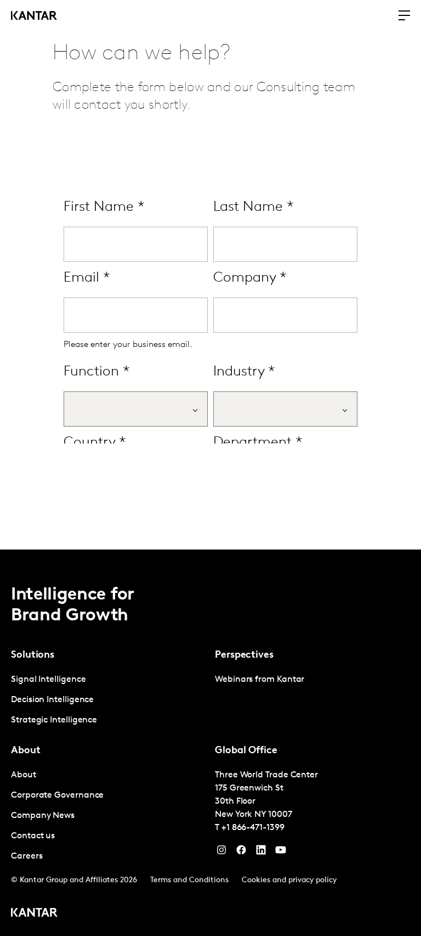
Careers (26, 856)
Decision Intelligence (52, 700)
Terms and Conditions (189, 880)
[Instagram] (221, 852)
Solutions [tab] (32, 655)
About (23, 775)
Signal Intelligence (48, 679)
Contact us (33, 836)
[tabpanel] (108, 700)
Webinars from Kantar (259, 679)
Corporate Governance (57, 795)
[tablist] (210, 743)
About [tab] (26, 751)
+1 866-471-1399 (253, 827)
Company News (43, 815)
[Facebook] (241, 852)
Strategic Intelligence (54, 720)
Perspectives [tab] (244, 655)
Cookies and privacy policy (289, 880)
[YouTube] (261, 852)
